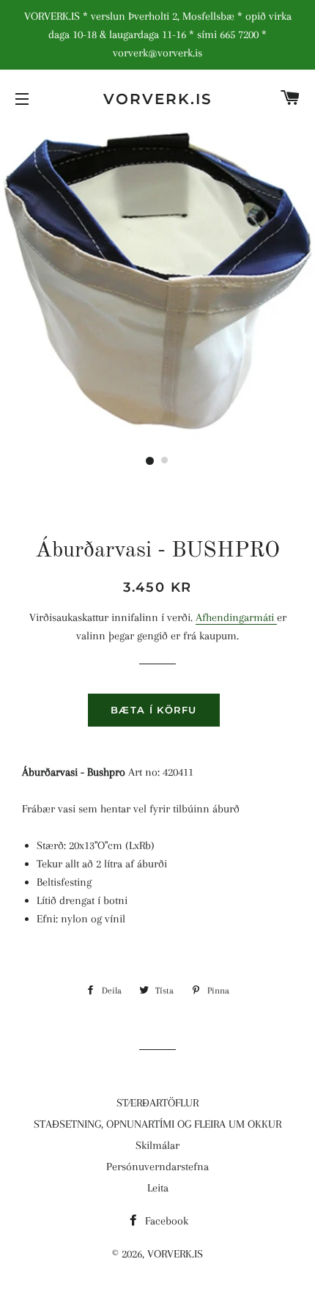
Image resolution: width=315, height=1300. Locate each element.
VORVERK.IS (157, 99)
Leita (157, 1187)
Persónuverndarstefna (157, 1166)
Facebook (165, 1220)
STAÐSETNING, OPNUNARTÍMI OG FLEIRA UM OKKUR (157, 1124)
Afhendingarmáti (236, 617)
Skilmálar (157, 1145)
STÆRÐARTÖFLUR (157, 1102)
